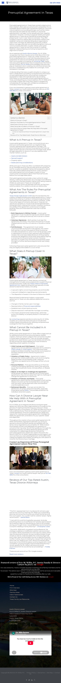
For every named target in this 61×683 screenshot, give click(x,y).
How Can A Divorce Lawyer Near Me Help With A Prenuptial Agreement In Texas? (28, 129)
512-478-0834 (55, 3)
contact (16, 89)
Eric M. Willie (25, 64)
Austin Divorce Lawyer (17, 609)
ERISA (27, 390)
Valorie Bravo (25, 517)
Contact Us (13, 597)
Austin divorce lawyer (30, 53)
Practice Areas (15, 592)
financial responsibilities (32, 306)
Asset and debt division (19, 156)
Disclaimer (41, 672)
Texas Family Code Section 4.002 (21, 196)
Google (40, 565)
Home (12, 585)
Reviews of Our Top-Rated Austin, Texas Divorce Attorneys (28, 135)
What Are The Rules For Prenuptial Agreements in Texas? (28, 122)
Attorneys (13, 590)
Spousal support (17, 158)
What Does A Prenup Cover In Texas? (21, 124)
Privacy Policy (31, 672)
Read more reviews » (17, 554)
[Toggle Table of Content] (48, 118)
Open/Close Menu (3, 2)
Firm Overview (15, 588)
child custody (16, 349)
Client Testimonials (16, 594)
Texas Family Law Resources (19, 599)
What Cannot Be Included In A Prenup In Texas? (25, 126)
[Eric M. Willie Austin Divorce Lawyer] (12, 2)
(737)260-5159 (15, 620)
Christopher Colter (43, 526)
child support (27, 349)
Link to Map (13, 623)
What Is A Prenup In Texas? (18, 120)
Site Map (50, 672)
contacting (15, 319)
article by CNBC (39, 61)
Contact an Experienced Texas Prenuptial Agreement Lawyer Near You (30, 132)
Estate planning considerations (22, 162)
